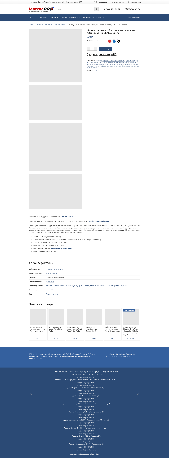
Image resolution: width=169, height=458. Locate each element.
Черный (60, 269)
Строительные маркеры (130, 66)
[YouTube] (87, 2)
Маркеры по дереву (120, 62)
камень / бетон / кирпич (62, 286)
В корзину (105, 49)
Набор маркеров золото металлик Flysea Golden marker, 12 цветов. (112, 330)
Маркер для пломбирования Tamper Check (92, 329)
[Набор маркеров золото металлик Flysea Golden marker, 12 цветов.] (113, 317)
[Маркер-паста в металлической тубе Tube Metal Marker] (75, 317)
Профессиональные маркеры (111, 66)
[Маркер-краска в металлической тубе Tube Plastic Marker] (38, 317)
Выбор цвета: (92, 41)
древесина (49, 286)
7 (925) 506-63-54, (84, 375)
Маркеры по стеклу (131, 64)
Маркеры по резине (116, 64)
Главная (31, 25)
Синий (55, 269)
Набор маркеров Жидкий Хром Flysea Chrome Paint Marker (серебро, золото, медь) (130, 331)
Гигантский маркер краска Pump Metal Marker (55, 329)
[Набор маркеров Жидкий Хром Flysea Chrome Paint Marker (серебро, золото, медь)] (131, 317)
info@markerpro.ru (89, 377)
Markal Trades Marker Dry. (99, 221)
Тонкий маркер (92, 68)
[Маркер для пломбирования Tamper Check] (94, 317)
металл (86, 286)
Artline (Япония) (51, 273)
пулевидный (50, 282)
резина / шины (102, 286)
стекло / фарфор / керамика (117, 286)
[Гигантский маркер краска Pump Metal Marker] (56, 317)
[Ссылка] (42, 9)
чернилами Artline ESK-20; (61, 248)
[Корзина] (121, 17)
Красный (49, 269)
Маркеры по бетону (106, 62)
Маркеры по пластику (101, 64)
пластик (93, 286)
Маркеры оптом (60, 25)
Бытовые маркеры (102, 60)
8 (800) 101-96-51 (97, 375)
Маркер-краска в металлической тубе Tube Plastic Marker (37, 329)
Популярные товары (44, 25)
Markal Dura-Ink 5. (69, 217)
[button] (79, 32)
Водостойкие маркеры (117, 60)
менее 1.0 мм (50, 290)
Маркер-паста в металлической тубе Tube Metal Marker (75, 329)
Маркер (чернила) (132, 60)
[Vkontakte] (106, 360)
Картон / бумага (77, 286)
